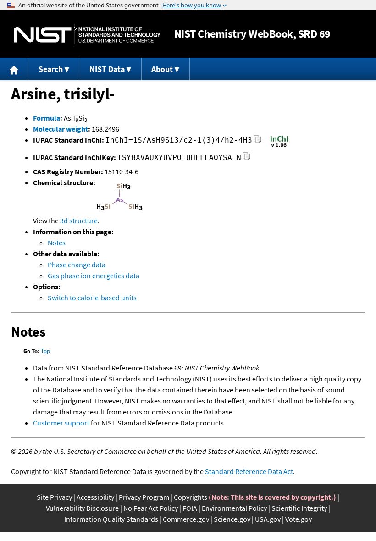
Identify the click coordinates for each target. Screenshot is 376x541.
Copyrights (190, 497)
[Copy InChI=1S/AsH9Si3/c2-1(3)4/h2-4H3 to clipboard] (257, 141)
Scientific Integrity (299, 508)
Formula (46, 117)
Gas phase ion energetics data (93, 275)
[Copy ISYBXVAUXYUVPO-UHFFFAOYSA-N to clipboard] (246, 159)
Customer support (61, 422)
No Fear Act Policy (150, 508)
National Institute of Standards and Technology (87, 34)
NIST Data (107, 69)
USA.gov (268, 519)
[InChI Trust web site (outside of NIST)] (279, 146)
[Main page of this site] (14, 69)
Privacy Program (144, 497)
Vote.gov (298, 519)
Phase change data (76, 264)
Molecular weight (60, 128)
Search (51, 69)
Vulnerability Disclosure (82, 508)
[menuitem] (14, 69)
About (162, 69)
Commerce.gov (186, 519)
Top (45, 351)
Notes (57, 242)
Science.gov (232, 519)
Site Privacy (54, 497)
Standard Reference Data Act (249, 471)
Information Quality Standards (111, 519)
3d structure (79, 220)
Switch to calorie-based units (92, 297)
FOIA (189, 508)
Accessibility (95, 497)
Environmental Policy (234, 508)
